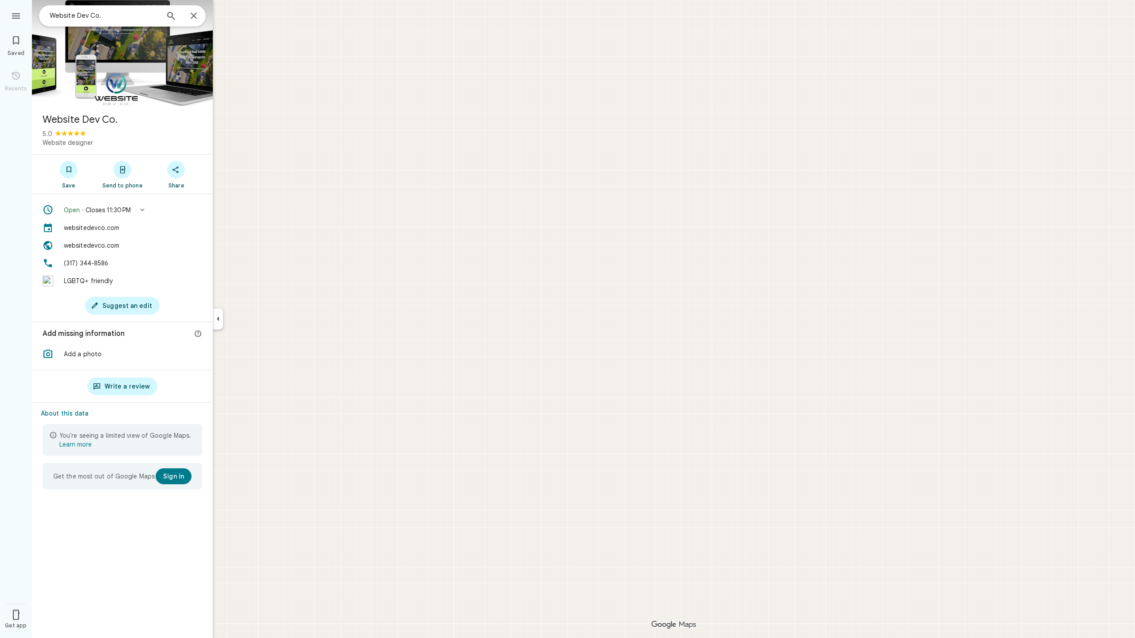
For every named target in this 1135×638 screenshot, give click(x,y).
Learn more (75, 444)
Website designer (68, 143)
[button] (122, 210)
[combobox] (104, 15)
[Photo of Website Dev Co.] (122, 53)
